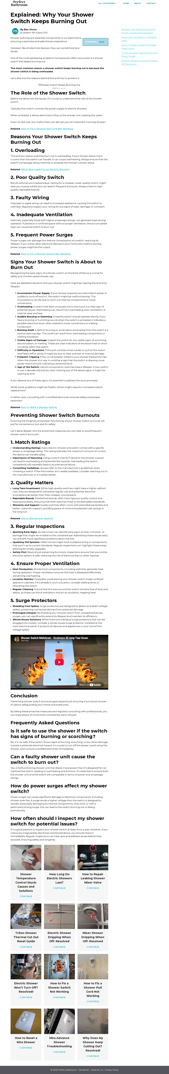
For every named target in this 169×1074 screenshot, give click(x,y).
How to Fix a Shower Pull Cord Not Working (47, 128)
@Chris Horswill (61, 88)
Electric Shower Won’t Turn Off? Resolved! (26, 987)
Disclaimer (84, 1070)
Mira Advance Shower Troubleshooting (59, 1042)
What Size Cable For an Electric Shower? (45, 169)
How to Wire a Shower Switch (39, 407)
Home (126, 3)
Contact (151, 3)
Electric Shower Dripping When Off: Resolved (59, 937)
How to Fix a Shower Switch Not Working (46, 254)
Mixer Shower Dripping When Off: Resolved (92, 937)
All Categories (106, 3)
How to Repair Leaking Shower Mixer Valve (93, 878)
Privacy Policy (111, 1070)
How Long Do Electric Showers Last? (59, 878)
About (137, 3)
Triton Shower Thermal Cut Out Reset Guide (26, 937)
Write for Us (97, 1070)
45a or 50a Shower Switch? (37, 518)
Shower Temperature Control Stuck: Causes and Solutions (26, 882)
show (101, 42)
